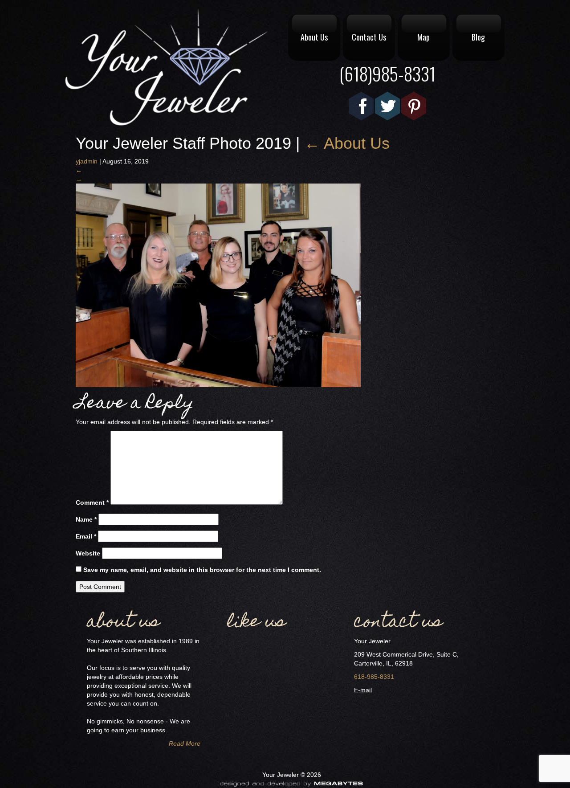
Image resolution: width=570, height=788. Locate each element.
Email (86, 536)
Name (86, 519)
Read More (184, 743)
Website (88, 553)
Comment (92, 502)
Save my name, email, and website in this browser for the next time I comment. (202, 569)
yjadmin (87, 161)
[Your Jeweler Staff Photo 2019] (218, 284)
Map (423, 37)
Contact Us (369, 37)
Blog (478, 37)
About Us (314, 37)
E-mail (363, 690)
